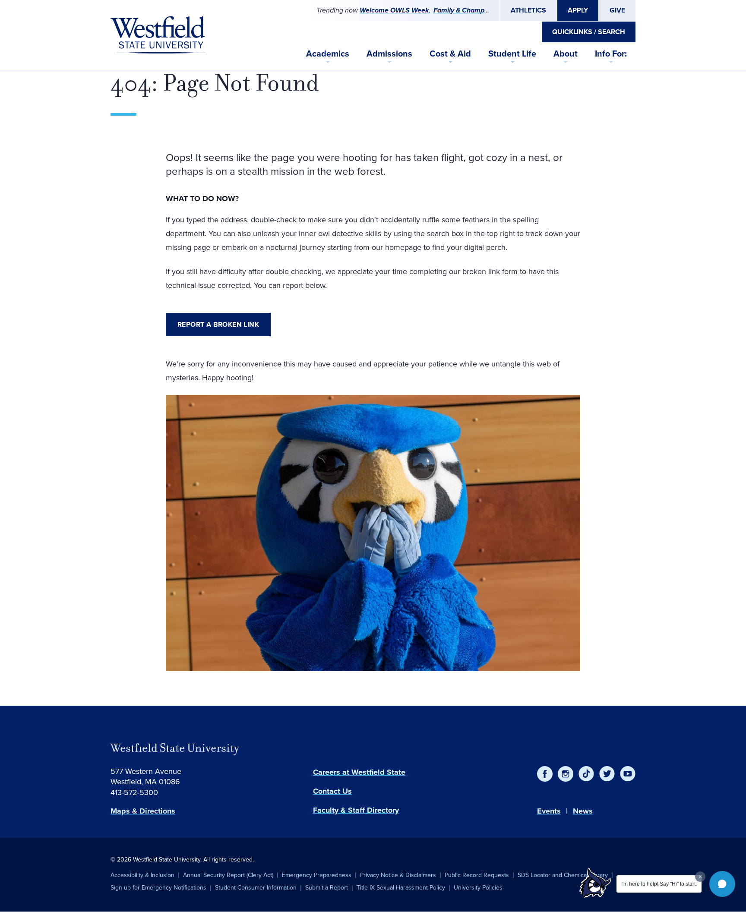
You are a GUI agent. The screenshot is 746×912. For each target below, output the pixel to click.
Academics (327, 53)
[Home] (158, 35)
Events (549, 811)
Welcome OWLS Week (394, 10)
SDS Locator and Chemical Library (563, 875)
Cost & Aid (450, 53)
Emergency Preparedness (316, 875)
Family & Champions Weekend (480, 10)
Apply (578, 10)
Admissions (389, 53)
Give (617, 10)
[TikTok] (586, 774)
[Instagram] (565, 774)
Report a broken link (218, 324)
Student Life (512, 53)
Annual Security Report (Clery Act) (228, 875)
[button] (722, 884)
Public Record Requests (477, 875)
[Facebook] (545, 774)
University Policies (478, 887)
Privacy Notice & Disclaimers (398, 875)
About (565, 53)
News (583, 811)
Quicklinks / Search (588, 32)
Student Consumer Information (256, 887)
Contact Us (332, 791)
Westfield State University (175, 748)
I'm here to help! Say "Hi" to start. (659, 884)
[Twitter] (607, 774)
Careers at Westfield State (359, 772)
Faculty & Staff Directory (356, 810)
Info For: (611, 53)
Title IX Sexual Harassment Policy (401, 887)
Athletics (528, 10)
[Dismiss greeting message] (700, 876)
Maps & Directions (143, 811)
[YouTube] (627, 774)
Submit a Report (326, 887)
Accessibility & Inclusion (142, 875)
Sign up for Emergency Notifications (158, 887)
